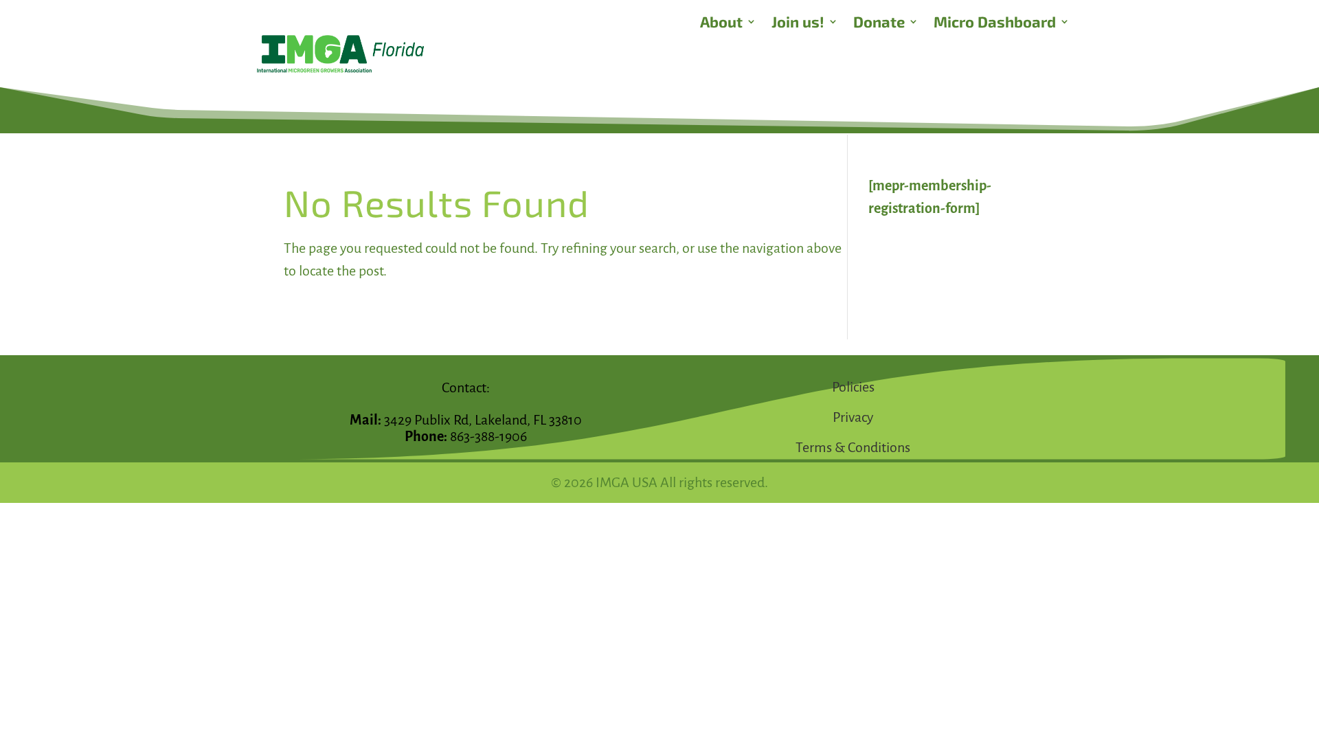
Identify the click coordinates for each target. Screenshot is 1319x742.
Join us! (797, 23)
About (721, 23)
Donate (879, 23)
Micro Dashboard (995, 23)
